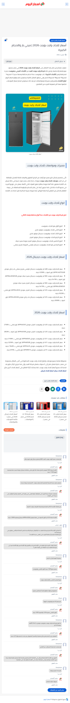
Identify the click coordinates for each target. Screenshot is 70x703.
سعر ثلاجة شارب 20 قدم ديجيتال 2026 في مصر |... (43, 417)
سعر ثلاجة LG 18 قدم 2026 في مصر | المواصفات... (27, 417)
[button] (58, 389)
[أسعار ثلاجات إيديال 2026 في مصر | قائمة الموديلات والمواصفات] (10, 406)
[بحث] (3, 4)
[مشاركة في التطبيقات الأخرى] (41, 389)
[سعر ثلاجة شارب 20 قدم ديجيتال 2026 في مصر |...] (43, 406)
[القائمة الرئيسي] (66, 4)
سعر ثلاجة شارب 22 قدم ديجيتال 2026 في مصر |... (59, 417)
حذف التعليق (54, 475)
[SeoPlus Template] (67, 699)
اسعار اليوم (47, 699)
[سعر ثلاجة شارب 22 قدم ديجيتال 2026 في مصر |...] (59, 406)
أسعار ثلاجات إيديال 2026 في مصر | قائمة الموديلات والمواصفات (11, 418)
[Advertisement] (35, 23)
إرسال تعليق (59, 437)
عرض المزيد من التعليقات (57, 690)
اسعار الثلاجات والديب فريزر (58, 40)
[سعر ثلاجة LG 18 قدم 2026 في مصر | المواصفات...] (27, 406)
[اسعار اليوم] (35, 4)
